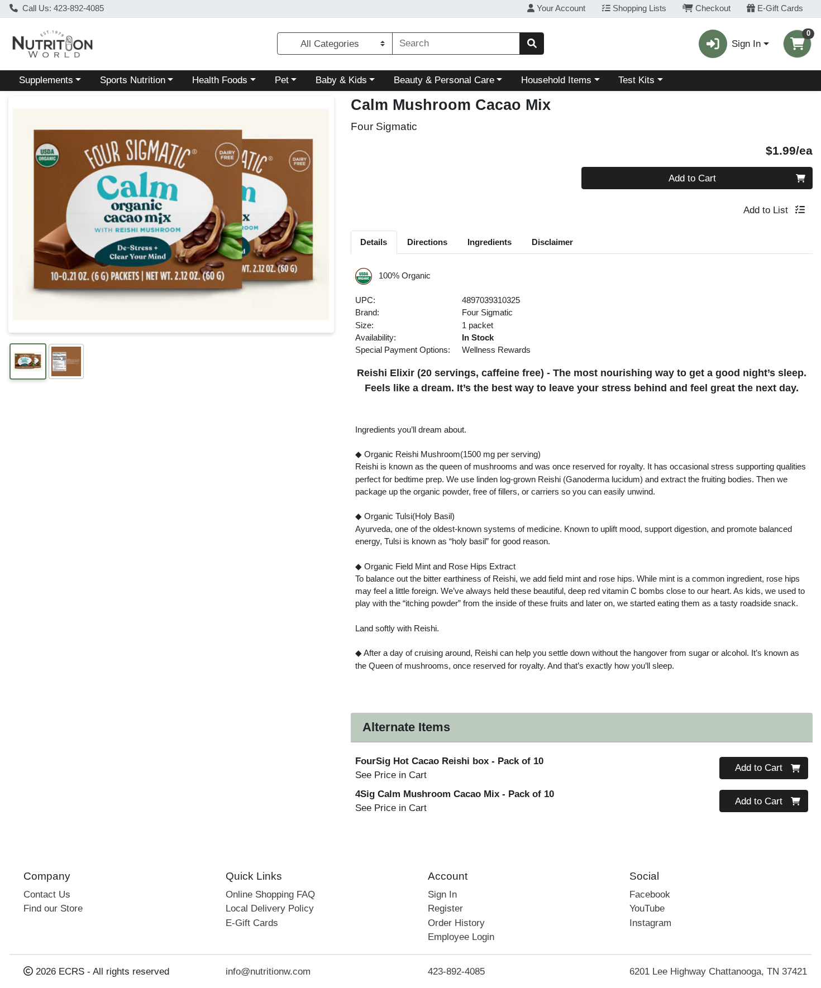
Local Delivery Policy (270, 908)
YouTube (647, 908)
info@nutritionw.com (268, 971)
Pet (282, 80)
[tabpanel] (582, 480)
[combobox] (456, 43)
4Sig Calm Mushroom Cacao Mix (454, 794)
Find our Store (53, 908)
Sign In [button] (746, 44)
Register (445, 908)
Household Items (556, 80)
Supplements (46, 80)
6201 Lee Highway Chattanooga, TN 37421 (718, 971)
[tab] (374, 242)
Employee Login (461, 937)
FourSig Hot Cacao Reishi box (449, 761)
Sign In (442, 894)
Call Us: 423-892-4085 (62, 8)
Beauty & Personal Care (444, 80)
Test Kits (636, 80)
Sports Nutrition (132, 80)
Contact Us (46, 894)
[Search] (531, 43)
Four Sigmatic (487, 312)
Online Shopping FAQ (270, 894)
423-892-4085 (456, 971)
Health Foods (219, 80)
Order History (456, 923)
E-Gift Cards (779, 8)
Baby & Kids (341, 80)
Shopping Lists (638, 8)
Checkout (712, 8)
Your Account (559, 8)
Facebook (649, 894)
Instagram (650, 923)
